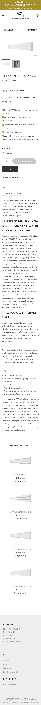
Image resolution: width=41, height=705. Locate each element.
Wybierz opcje (22, 481)
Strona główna (8, 660)
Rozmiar (6, 148)
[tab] (20, 188)
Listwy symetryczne (16, 177)
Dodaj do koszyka (24, 161)
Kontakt (6, 664)
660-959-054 (21, 2)
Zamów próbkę (10, 169)
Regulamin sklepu (9, 685)
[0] (36, 15)
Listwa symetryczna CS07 (20, 475)
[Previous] (5, 46)
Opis (5, 188)
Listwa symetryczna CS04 (20, 549)
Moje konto (7, 668)
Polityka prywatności (10, 672)
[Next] (35, 46)
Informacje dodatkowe (12, 193)
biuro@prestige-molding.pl (22, 8)
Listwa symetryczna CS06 (20, 586)
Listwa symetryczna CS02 (20, 512)
